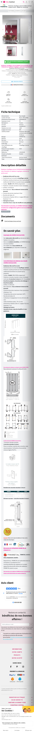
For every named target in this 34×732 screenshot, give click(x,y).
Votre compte (17, 652)
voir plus (21, 593)
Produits (17, 655)
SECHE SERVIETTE (17, 700)
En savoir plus (17, 10)
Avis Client (24, 10)
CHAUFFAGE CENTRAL (17, 705)
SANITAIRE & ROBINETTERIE (17, 703)
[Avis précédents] (4, 593)
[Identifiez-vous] (26, 2)
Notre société (17, 658)
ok (31, 624)
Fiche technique (11, 10)
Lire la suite (17, 77)
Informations (17, 649)
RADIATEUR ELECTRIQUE (17, 697)
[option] (12, 51)
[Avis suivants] (30, 593)
